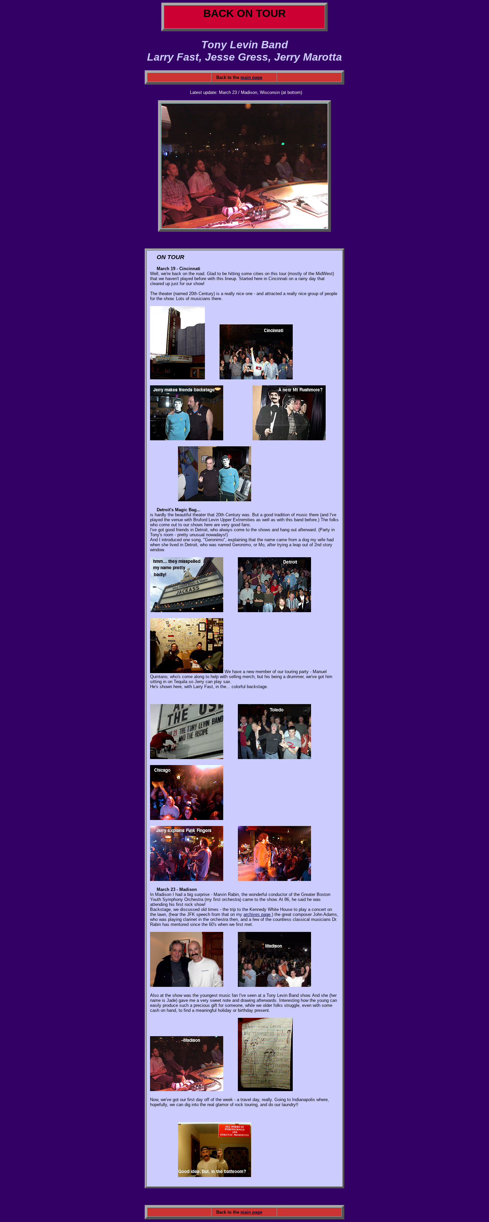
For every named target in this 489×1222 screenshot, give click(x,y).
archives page (257, 914)
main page (251, 77)
